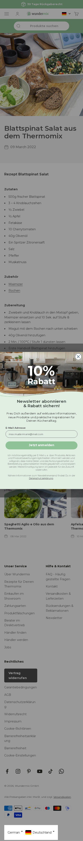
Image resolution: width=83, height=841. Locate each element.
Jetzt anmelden (41, 445)
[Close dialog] (78, 356)
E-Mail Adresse (16, 427)
